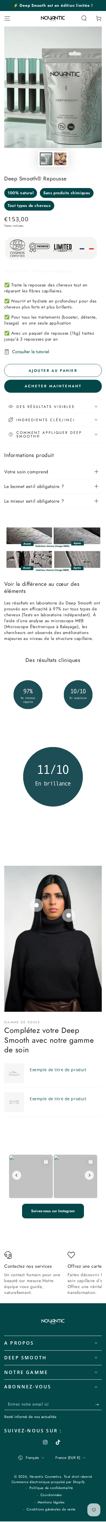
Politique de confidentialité (51, 1488)
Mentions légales (51, 1502)
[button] (84, 18)
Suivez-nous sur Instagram (53, 1211)
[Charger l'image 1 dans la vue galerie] (46, 159)
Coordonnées (51, 1495)
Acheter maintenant (53, 386)
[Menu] (7, 18)
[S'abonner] (98, 1404)
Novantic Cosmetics (45, 1476)
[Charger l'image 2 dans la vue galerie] (60, 159)
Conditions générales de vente (51, 1509)
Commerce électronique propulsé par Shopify (48, 1482)
